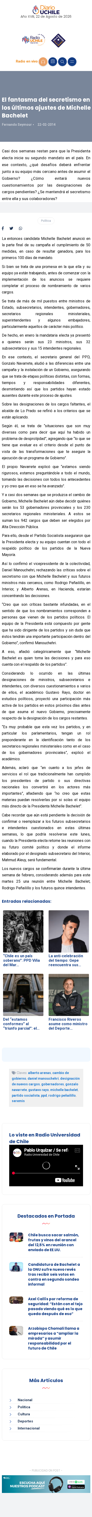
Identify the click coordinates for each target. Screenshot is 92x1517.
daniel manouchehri (43, 1078)
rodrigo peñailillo (62, 1095)
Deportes (25, 1421)
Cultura (24, 1414)
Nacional (25, 1400)
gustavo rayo (38, 1090)
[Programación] (52, 61)
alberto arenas (39, 1073)
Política (46, 220)
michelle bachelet (64, 1090)
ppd (44, 1095)
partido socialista (26, 1095)
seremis (18, 1101)
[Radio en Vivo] (43, 61)
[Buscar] (62, 61)
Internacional (29, 1428)
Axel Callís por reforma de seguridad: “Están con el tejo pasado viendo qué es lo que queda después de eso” (55, 1306)
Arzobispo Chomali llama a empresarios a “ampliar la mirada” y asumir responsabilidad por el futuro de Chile (53, 1338)
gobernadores (52, 1084)
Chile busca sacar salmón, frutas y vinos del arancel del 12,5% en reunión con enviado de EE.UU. (53, 1242)
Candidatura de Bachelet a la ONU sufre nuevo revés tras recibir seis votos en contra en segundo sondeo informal (54, 1274)
